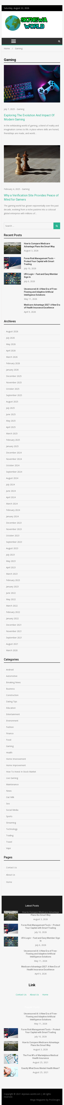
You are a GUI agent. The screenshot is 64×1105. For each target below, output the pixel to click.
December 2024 (14, 452)
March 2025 (12, 433)
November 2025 (14, 382)
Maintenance (12, 784)
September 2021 (14, 637)
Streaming (11, 822)
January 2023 (12, 586)
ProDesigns (54, 1099)
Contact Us (11, 867)
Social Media (12, 810)
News (9, 790)
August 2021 (12, 644)
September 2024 (14, 471)
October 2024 (12, 465)
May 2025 (11, 420)
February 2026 (13, 363)
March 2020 (12, 650)
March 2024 (12, 503)
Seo (8, 803)
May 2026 (11, 344)
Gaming (20, 109)
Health (9, 752)
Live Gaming (12, 778)
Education (11, 707)
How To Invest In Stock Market (21, 771)
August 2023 (12, 548)
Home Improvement (16, 765)
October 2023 (12, 535)
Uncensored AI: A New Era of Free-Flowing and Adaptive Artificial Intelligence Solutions (40, 292)
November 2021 (14, 631)
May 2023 (11, 561)
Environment (12, 720)
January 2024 (12, 516)
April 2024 (11, 497)
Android (10, 669)
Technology (11, 829)
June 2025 (11, 414)
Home (9, 882)
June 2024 (11, 490)
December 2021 (14, 624)
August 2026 (12, 331)
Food (8, 739)
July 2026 (10, 337)
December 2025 (14, 376)
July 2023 (10, 554)
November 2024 (14, 459)
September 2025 (14, 395)
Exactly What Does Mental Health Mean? (40, 1068)
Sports (9, 816)
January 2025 (12, 446)
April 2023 (11, 567)
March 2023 (12, 573)
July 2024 (10, 484)
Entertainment (13, 714)
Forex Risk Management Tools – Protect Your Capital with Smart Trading (39, 261)
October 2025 (12, 388)
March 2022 (12, 605)
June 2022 (11, 593)
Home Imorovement (16, 758)
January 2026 (12, 369)
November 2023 (14, 529)
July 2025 (10, 408)
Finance (10, 733)
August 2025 (12, 401)
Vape (8, 848)
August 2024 (12, 478)
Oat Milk (10, 797)
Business (10, 688)
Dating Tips (11, 701)
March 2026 (12, 357)
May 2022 (11, 599)
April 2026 (11, 350)
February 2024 (13, 510)
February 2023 (13, 580)
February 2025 (13, 439)
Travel (9, 841)
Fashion (10, 727)
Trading (9, 835)
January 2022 (12, 618)
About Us (10, 874)
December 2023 (14, 522)
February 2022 (13, 612)
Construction (12, 695)
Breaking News (13, 682)
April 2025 (11, 427)
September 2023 (14, 541)
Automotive (11, 676)
